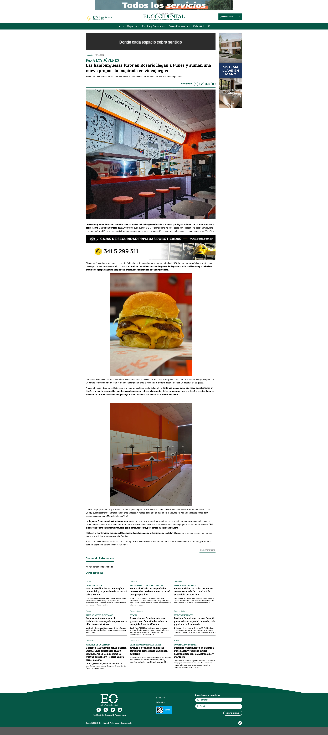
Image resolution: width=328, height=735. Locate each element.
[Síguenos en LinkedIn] (120, 709)
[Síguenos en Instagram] (106, 709)
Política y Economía (153, 25)
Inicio (121, 25)
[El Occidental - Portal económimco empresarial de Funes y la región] (164, 16)
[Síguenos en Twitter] (113, 709)
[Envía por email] (207, 83)
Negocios (132, 25)
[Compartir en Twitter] (201, 83)
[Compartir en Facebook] (196, 83)
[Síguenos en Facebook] (98, 709)
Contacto (160, 701)
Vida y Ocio (199, 25)
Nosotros (160, 697)
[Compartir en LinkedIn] (213, 83)
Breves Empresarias (179, 25)
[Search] (209, 25)
